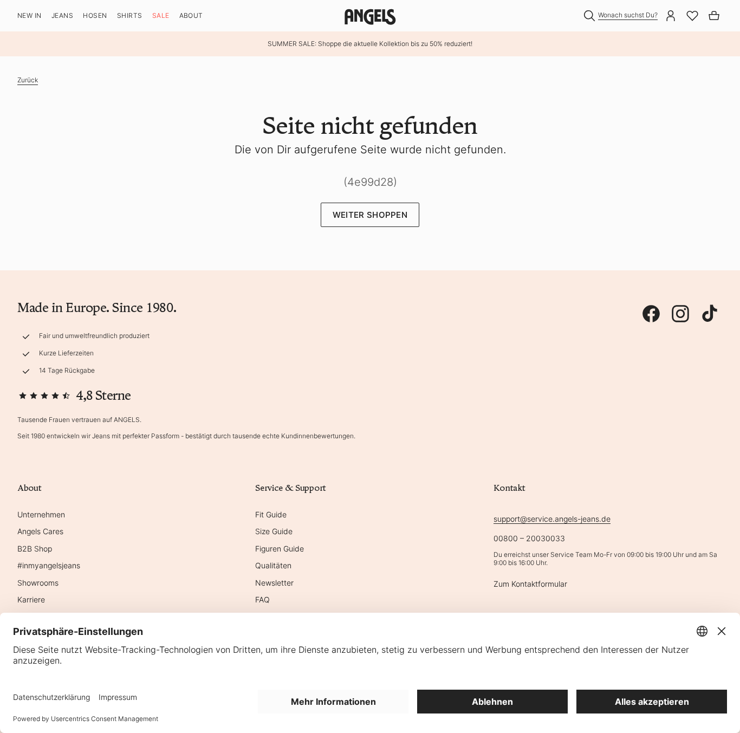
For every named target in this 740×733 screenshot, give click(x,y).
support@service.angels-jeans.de (552, 518)
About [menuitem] (191, 16)
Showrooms (38, 583)
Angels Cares (40, 531)
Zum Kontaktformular (530, 584)
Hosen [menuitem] (95, 16)
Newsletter (274, 583)
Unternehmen (41, 514)
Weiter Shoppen (370, 215)
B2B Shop (34, 548)
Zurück (27, 80)
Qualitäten (273, 565)
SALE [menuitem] (161, 16)
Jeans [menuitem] (62, 16)
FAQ (262, 599)
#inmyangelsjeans (48, 565)
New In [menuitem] (29, 16)
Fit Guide (271, 514)
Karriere (31, 599)
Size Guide (274, 531)
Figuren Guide (279, 548)
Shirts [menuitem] (129, 16)
